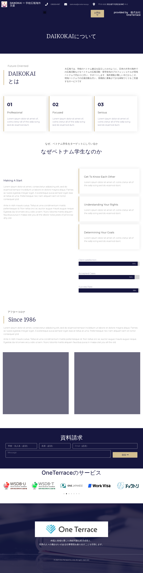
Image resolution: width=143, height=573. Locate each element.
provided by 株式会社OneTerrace (127, 13)
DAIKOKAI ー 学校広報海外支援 (25, 4)
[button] (44, 12)
